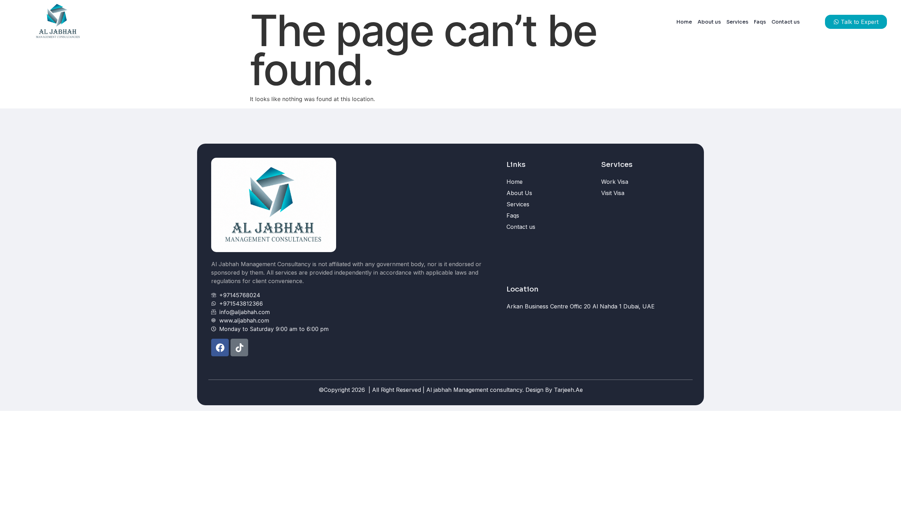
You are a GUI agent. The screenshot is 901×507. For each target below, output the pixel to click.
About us (709, 22)
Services (737, 22)
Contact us (785, 22)
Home (684, 22)
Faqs (760, 22)
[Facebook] (220, 347)
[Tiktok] (239, 347)
